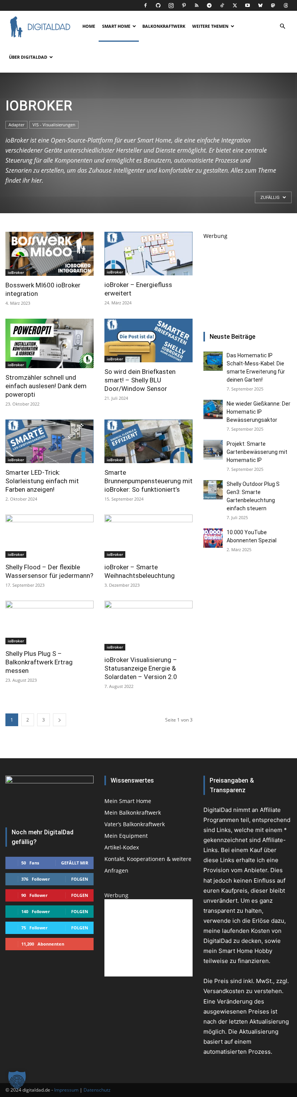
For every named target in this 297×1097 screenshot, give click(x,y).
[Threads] (286, 5)
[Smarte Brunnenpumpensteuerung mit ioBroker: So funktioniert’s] (148, 441)
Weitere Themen (210, 26)
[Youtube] (247, 5)
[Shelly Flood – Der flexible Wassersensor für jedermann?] (49, 536)
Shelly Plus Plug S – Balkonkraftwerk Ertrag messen (39, 662)
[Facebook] (145, 5)
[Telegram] (209, 5)
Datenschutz (97, 1090)
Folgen (79, 879)
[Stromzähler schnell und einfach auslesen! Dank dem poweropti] (49, 343)
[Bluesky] (260, 5)
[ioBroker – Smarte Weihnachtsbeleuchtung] (148, 536)
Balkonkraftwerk (163, 26)
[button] (282, 26)
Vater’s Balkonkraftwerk (134, 824)
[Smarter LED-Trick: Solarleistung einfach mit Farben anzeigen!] (49, 441)
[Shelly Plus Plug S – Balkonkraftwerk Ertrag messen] (49, 622)
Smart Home (116, 26)
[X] (235, 5)
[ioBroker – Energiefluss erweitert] (148, 253)
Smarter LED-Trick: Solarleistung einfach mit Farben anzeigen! (42, 481)
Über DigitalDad (28, 57)
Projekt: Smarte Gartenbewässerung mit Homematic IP (257, 452)
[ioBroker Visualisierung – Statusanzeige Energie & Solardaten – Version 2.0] (148, 625)
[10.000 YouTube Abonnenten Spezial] (213, 538)
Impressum (66, 1090)
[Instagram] (171, 5)
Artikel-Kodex (121, 847)
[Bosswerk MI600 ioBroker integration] (49, 254)
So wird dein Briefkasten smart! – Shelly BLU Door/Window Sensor (140, 380)
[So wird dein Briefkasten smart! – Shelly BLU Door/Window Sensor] (148, 340)
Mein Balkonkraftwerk (132, 812)
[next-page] (59, 719)
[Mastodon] (273, 5)
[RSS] (196, 5)
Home (88, 26)
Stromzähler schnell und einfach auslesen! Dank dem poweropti (46, 386)
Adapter (16, 124)
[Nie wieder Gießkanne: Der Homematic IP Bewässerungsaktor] (213, 409)
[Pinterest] (183, 5)
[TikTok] (222, 5)
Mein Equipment (126, 835)
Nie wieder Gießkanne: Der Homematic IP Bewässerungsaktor (258, 412)
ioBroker (16, 272)
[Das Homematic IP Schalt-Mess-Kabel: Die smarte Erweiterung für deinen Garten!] (213, 361)
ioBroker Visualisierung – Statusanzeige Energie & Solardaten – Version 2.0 (140, 668)
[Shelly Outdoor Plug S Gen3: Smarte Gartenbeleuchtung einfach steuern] (213, 489)
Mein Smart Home (127, 801)
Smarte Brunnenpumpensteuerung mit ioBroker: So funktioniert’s (148, 481)
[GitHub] (158, 5)
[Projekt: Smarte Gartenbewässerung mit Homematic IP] (213, 449)
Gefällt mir (74, 863)
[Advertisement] (247, 278)
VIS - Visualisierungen (53, 124)
